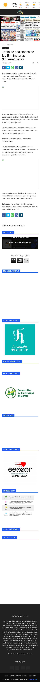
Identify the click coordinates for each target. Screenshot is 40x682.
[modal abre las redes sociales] (21, 67)
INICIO (6, 676)
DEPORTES (10, 45)
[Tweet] (8, 67)
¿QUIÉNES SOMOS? (15, 676)
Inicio (3, 45)
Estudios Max (33, 679)
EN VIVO (24, 676)
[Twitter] (28, 668)
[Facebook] (12, 668)
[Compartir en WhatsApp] (12, 67)
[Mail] (23, 668)
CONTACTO (32, 676)
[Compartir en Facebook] (4, 67)
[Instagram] (17, 668)
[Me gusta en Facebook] (16, 67)
